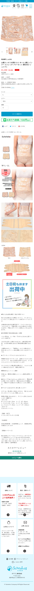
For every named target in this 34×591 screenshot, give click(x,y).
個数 (2, 104)
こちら (12, 87)
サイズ (3, 92)
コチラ (20, 541)
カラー (3, 98)
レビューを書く (17, 457)
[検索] (18, 5)
